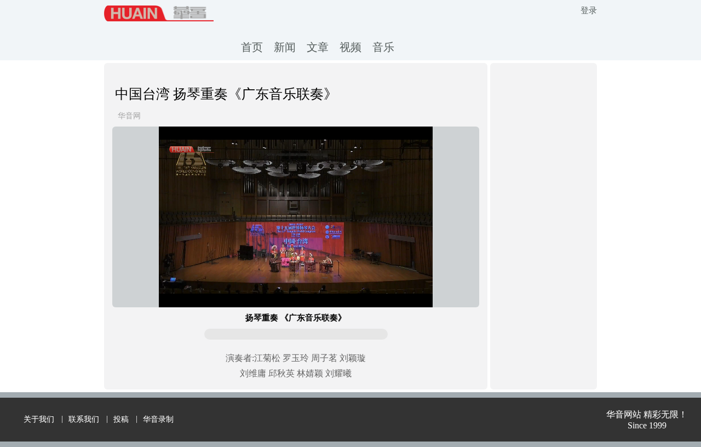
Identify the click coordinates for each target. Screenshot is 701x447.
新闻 (285, 47)
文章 (318, 47)
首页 (252, 47)
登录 (589, 10)
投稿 (121, 419)
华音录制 (158, 419)
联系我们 (83, 419)
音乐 (383, 47)
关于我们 (39, 419)
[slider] (295, 286)
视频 (350, 47)
